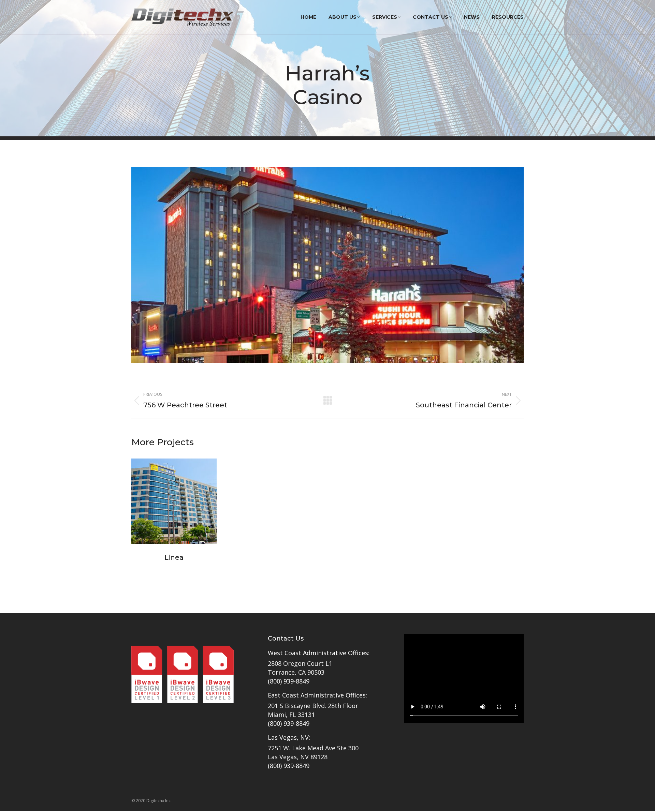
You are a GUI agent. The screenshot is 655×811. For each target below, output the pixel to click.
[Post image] (174, 501)
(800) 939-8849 (288, 681)
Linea (174, 557)
